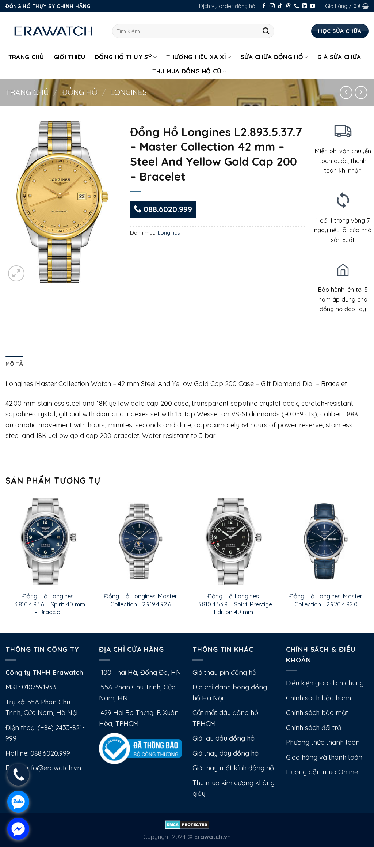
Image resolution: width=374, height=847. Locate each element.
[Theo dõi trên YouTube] (312, 6)
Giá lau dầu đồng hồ (223, 738)
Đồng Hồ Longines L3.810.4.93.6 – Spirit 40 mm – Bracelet (48, 604)
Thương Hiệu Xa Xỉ (196, 57)
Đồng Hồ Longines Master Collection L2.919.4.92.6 (140, 600)
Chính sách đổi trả (313, 727)
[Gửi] (266, 31)
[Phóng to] (16, 273)
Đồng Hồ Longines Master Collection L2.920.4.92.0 (325, 600)
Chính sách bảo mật (317, 712)
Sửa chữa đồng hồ (272, 57)
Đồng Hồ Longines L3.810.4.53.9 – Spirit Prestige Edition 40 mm (233, 604)
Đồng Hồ (80, 92)
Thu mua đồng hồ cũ (186, 71)
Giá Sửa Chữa (339, 57)
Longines (128, 92)
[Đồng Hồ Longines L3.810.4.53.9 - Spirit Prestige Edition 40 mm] (233, 541)
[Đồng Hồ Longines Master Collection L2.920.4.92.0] (326, 541)
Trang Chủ (26, 57)
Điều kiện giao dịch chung (325, 683)
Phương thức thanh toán (323, 742)
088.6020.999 (166, 209)
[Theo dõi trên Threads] (288, 6)
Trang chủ (27, 92)
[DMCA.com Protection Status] (187, 824)
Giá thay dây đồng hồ (225, 753)
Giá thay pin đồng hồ (224, 672)
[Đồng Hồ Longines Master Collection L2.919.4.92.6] (140, 541)
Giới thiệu (69, 57)
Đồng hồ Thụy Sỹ (123, 57)
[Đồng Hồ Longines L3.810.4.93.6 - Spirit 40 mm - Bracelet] (48, 541)
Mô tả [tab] (14, 363)
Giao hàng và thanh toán (324, 757)
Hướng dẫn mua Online (322, 772)
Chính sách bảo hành (318, 698)
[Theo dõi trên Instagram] (272, 6)
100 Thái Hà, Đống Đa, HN (140, 672)
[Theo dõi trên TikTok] (280, 6)
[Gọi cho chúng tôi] (296, 6)
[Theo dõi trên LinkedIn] (304, 6)
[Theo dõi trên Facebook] (264, 6)
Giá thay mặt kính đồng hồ (233, 768)
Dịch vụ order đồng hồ (227, 6)
